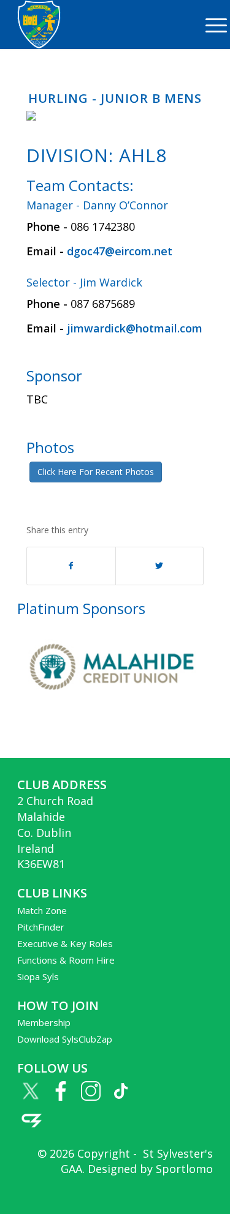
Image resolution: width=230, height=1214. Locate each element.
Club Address (62, 784)
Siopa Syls (38, 976)
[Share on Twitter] (159, 566)
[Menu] (210, 24)
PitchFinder (40, 927)
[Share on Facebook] (71, 566)
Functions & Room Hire (66, 960)
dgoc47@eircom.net (119, 251)
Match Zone (42, 910)
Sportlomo (184, 1168)
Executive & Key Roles (65, 943)
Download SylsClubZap (64, 1039)
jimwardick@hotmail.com (134, 328)
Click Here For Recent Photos (95, 472)
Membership (44, 1022)
